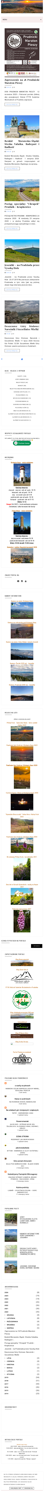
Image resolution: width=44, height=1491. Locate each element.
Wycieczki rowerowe (20, 398)
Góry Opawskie (20, 379)
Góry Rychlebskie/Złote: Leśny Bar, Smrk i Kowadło (29, 1220)
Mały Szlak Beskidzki (21, 410)
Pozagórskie (20, 395)
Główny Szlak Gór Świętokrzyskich (21, 414)
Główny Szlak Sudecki (21, 420)
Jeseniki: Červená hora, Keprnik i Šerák (29, 1267)
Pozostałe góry (21, 407)
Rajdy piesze (20, 382)
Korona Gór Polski (20, 392)
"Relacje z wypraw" (31, 1459)
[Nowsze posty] (1, 359)
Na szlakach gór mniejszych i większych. (22, 1110)
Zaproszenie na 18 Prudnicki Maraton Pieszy (22, 81)
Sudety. (20, 376)
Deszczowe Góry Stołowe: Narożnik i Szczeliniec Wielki (22, 328)
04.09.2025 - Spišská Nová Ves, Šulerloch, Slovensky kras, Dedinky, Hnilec (23, 1126)
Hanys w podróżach (22, 1099)
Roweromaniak (22, 1121)
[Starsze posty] (42, 359)
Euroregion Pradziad (21, 404)
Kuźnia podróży (22, 1187)
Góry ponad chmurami (23, 1161)
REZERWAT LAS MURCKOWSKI (22, 1139)
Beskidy (20, 385)
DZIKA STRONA (22, 1136)
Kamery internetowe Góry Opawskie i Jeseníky (29, 1236)
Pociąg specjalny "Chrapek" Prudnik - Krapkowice (22, 205)
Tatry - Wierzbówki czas (22, 1113)
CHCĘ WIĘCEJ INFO (16, 1488)
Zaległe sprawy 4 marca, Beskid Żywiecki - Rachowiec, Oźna (22, 1178)
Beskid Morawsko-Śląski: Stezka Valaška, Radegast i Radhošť (22, 144)
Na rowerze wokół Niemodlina (22, 1102)
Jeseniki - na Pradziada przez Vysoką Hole (22, 1349)
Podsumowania (20, 401)
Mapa (22, 1450)
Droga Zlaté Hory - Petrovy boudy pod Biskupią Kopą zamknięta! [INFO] (29, 1251)
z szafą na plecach (22, 1086)
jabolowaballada (22, 1148)
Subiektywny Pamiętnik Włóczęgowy (22, 1174)
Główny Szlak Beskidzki (20, 417)
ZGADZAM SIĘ (28, 1488)
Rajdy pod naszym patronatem (20, 388)
